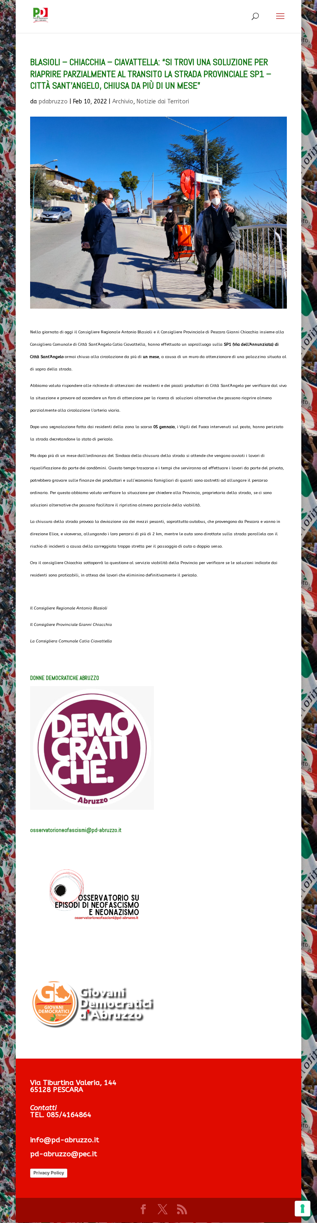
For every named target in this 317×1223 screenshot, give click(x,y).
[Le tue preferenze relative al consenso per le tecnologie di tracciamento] (302, 1208)
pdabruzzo (53, 101)
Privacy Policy (48, 1173)
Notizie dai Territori (163, 101)
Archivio (122, 101)
